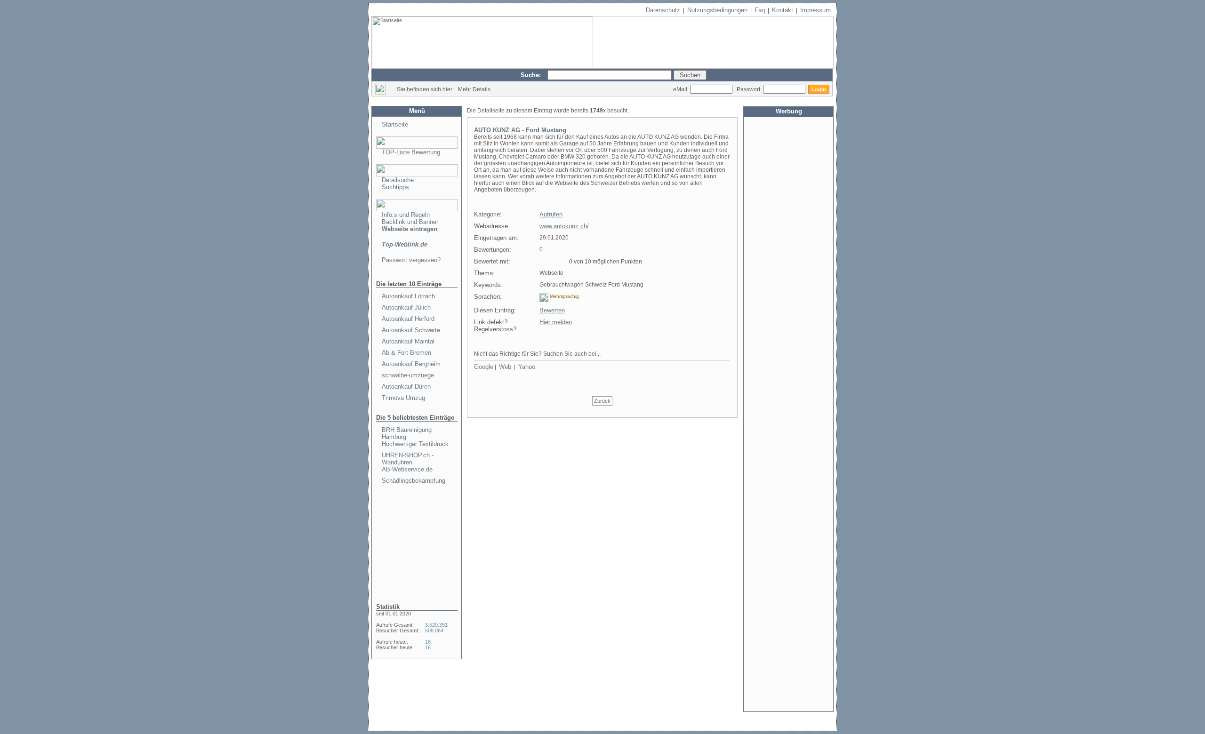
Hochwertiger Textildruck (415, 443)
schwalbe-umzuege (408, 375)
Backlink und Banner (410, 221)
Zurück (602, 401)
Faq (760, 10)
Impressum (815, 10)
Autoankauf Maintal (408, 341)
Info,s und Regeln (406, 214)
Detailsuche (398, 180)
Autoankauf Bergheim (411, 363)
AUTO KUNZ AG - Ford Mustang (520, 130)
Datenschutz (663, 10)
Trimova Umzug (403, 397)
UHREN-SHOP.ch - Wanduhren (408, 459)
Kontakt (782, 10)
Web (505, 366)
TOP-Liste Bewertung (411, 152)
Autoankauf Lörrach (408, 296)
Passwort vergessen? (411, 259)
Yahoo (526, 366)
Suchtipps (395, 187)
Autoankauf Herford (408, 318)
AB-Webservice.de (407, 469)
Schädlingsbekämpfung (413, 480)
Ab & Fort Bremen (406, 352)
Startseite (395, 124)
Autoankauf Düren (406, 386)
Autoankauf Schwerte (411, 330)
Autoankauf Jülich (406, 307)
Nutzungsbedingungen (717, 10)
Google (483, 366)
